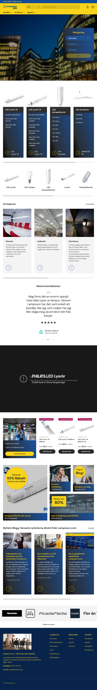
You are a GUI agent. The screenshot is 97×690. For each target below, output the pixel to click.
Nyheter (87, 642)
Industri (71, 642)
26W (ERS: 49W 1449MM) (34, 132)
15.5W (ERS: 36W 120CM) (11, 120)
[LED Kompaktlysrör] (48, 176)
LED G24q (55, 121)
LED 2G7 (55, 141)
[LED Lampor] (29, 176)
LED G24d (55, 117)
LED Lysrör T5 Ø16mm (66, 439)
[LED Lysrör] (11, 176)
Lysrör (67, 187)
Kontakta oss (89, 650)
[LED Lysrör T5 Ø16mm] (66, 426)
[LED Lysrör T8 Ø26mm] (47, 426)
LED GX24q (56, 133)
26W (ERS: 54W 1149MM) (34, 138)
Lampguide (88, 646)
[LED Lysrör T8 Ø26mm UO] (86, 426)
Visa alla (91, 528)
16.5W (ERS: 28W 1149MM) (34, 120)
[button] (93, 7)
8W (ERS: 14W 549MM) (36, 115)
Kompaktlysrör (86, 187)
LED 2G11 (55, 125)
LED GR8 (55, 137)
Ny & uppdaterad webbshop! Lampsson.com (76, 556)
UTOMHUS (79, 123)
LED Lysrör (11, 187)
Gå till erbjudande (19, 454)
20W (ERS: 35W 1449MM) (34, 126)
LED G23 (55, 129)
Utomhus (72, 646)
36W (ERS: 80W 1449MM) (34, 144)
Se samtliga (90, 204)
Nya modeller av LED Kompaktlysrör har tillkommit (46, 556)
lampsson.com (11, 683)
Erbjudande (89, 639)
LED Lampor (29, 187)
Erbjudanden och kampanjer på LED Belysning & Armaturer (16, 556)
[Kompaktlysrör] (86, 176)
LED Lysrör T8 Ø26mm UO (83, 440)
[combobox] (52, 7)
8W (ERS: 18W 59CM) (12, 115)
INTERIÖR (79, 115)
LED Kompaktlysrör (48, 188)
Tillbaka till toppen (49, 624)
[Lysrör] (67, 176)
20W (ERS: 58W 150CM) (10, 126)
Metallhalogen (54, 658)
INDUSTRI (79, 119)
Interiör (71, 639)
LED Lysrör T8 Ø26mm (44, 440)
